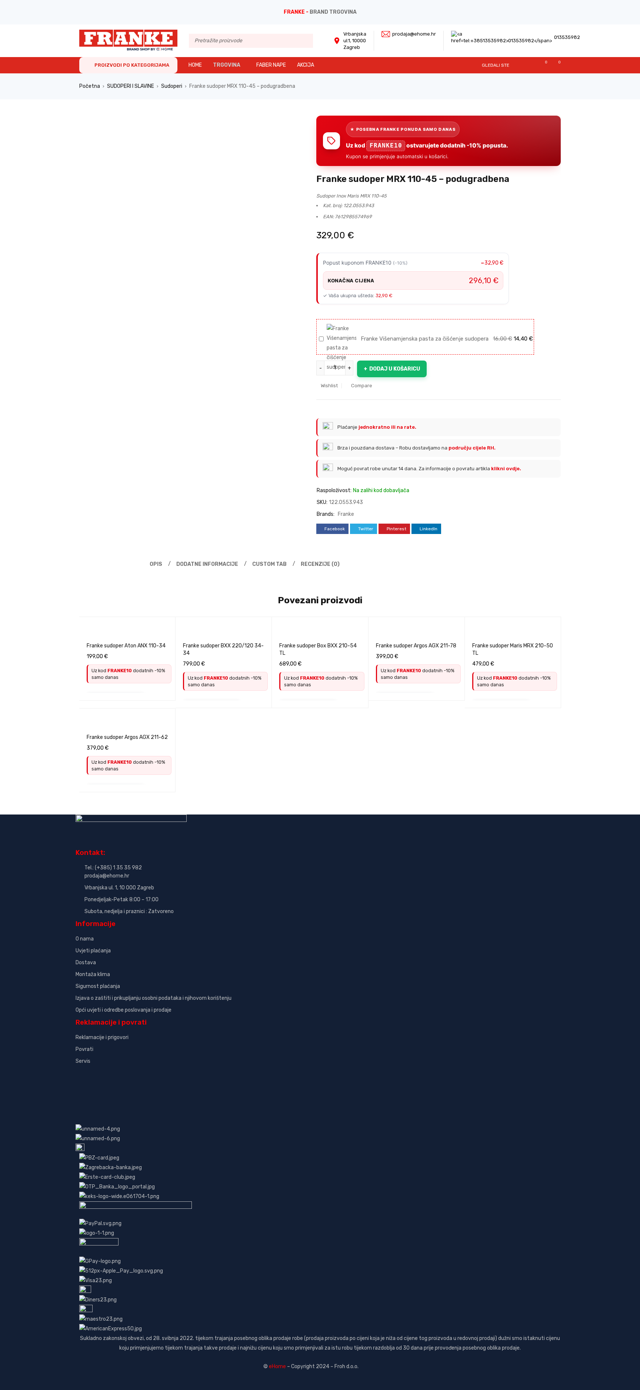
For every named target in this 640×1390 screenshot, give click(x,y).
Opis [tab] (156, 564)
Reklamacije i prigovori (102, 1037)
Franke (346, 514)
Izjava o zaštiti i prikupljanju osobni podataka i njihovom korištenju (153, 998)
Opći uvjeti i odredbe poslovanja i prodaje (123, 1010)
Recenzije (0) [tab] (320, 564)
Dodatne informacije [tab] (207, 564)
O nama (85, 939)
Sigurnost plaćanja (98, 986)
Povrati (84, 1049)
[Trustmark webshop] (132, 1074)
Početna (89, 86)
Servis (83, 1061)
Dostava (86, 962)
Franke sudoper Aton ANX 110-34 (126, 646)
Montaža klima (93, 974)
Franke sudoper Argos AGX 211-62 (127, 737)
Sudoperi (171, 86)
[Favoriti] (542, 65)
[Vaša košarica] (556, 65)
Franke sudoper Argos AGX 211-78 (416, 646)
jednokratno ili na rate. (387, 427)
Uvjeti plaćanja (93, 951)
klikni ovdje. (506, 468)
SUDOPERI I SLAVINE (130, 86)
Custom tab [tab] (269, 564)
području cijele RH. (472, 448)
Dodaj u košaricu (394, 369)
